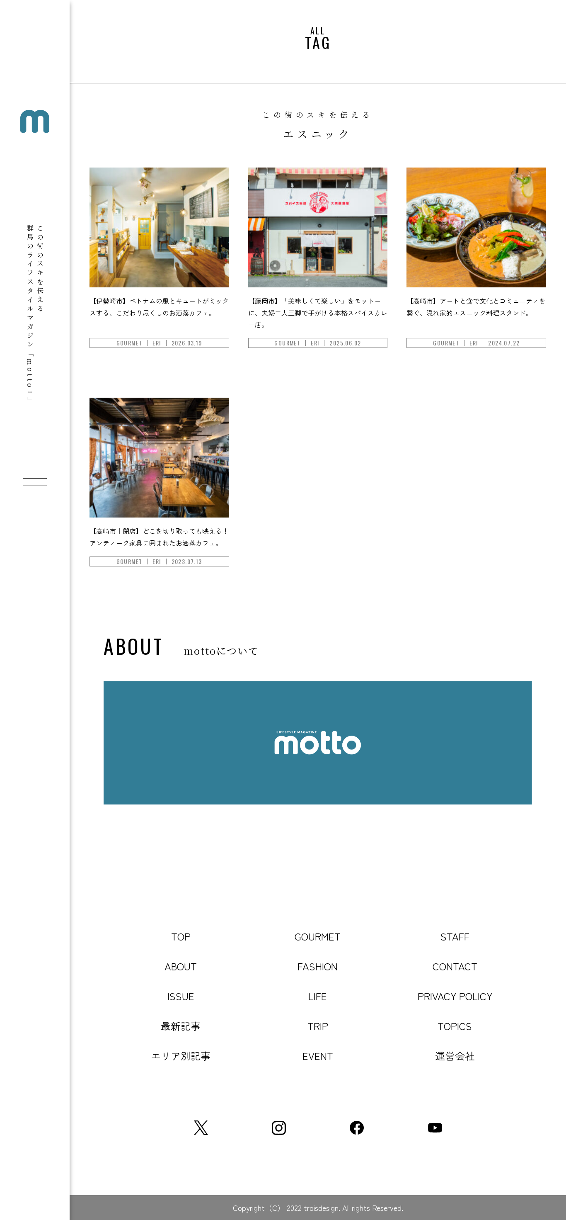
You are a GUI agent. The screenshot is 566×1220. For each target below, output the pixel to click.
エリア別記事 (180, 1055)
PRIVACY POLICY (455, 996)
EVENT (317, 1055)
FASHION (318, 966)
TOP (181, 936)
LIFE (317, 996)
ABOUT (180, 966)
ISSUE (180, 996)
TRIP (317, 1025)
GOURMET (318, 936)
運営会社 (455, 1055)
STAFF (454, 936)
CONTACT (455, 966)
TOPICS (455, 1025)
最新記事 (181, 1025)
